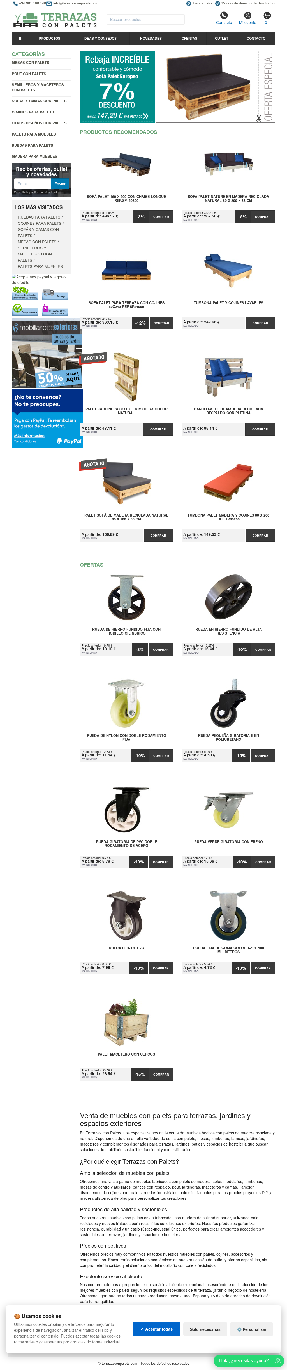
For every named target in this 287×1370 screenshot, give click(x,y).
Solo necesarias (205, 1329)
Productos (49, 39)
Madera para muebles (34, 156)
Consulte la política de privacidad (35, 192)
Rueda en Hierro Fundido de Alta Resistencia (228, 631)
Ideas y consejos (100, 39)
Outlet (221, 39)
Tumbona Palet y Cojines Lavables (228, 303)
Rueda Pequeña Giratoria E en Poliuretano (228, 737)
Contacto (224, 22)
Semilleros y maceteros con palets (38, 87)
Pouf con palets (29, 73)
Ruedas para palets (32, 145)
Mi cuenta (247, 22)
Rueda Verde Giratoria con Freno (228, 842)
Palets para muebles (34, 134)
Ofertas (189, 39)
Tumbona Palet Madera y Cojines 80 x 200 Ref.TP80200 (228, 517)
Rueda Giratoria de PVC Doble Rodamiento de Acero (126, 844)
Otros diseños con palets (39, 123)
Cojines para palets (33, 112)
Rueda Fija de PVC (126, 948)
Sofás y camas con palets (39, 100)
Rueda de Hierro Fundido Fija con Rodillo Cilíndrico (126, 631)
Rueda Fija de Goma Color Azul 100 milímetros (228, 950)
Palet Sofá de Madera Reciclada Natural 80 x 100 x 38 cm (126, 517)
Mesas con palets (30, 62)
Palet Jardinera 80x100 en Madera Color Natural (126, 411)
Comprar (161, 217)
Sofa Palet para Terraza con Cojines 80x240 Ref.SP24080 (127, 305)
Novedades (151, 39)
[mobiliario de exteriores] (47, 352)
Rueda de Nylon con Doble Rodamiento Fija (126, 737)
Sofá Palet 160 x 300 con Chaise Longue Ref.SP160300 (126, 199)
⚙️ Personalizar (251, 1329)
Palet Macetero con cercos (126, 1054)
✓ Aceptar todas (156, 1329)
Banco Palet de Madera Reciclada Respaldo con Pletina (228, 411)
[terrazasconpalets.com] (55, 18)
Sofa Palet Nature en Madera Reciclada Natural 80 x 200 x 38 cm (228, 199)
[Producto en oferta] (178, 87)
